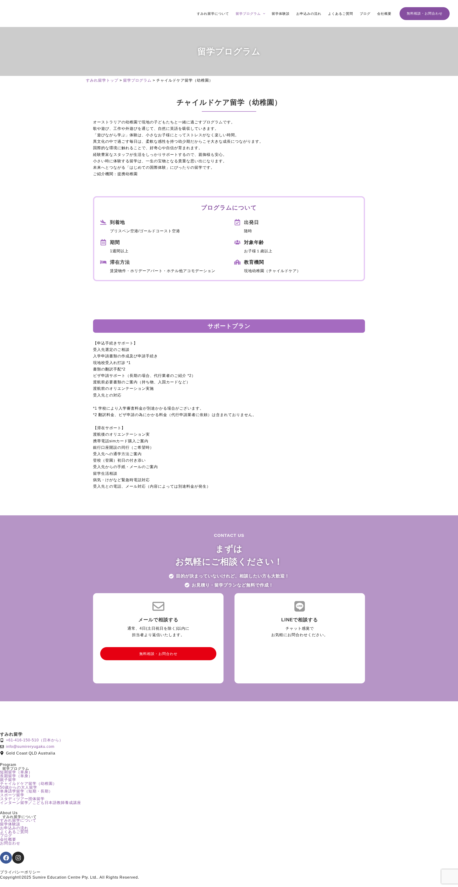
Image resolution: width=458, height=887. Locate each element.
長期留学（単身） (16, 776)
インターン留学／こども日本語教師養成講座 (40, 803)
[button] (263, 13)
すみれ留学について (18, 820)
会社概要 (8, 839)
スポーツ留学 (12, 795)
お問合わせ (10, 843)
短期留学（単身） (16, 772)
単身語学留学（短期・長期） (26, 791)
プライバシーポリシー (20, 872)
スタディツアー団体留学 (22, 799)
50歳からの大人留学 (18, 787)
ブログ (6, 836)
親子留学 (8, 780)
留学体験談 (10, 824)
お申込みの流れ (14, 828)
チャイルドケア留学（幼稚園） (28, 784)
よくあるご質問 (14, 832)
